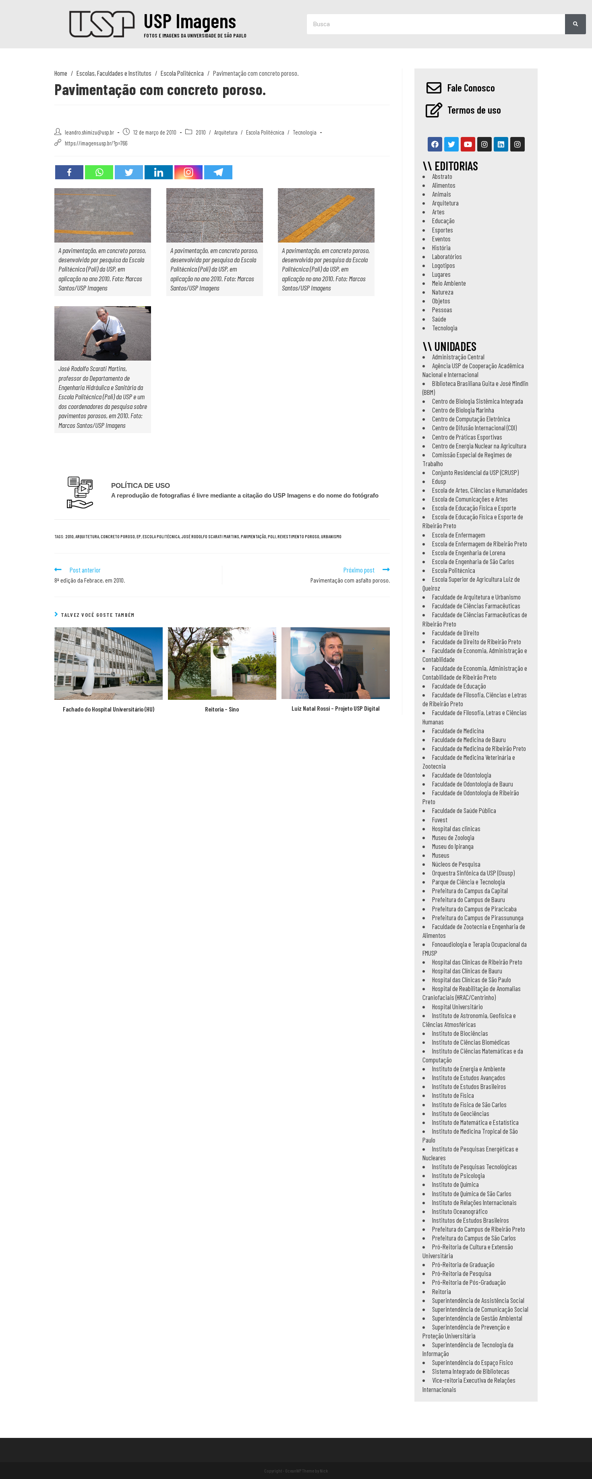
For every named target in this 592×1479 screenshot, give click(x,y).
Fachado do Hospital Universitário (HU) (108, 709)
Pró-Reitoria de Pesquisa (461, 1273)
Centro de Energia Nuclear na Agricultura (479, 446)
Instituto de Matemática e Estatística (475, 1122)
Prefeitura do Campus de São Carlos (474, 1238)
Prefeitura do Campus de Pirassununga (478, 917)
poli (272, 536)
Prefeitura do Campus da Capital (470, 890)
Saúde (439, 319)
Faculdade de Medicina (458, 730)
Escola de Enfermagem (458, 535)
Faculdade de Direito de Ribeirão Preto (476, 641)
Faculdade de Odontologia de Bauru (472, 784)
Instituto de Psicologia (458, 1175)
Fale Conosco (471, 87)
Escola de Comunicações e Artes (470, 499)
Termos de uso (474, 110)
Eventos (441, 238)
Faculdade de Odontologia (461, 775)
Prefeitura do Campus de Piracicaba (474, 908)
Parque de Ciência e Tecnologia (468, 881)
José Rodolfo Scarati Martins (210, 536)
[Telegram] (218, 172)
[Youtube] (468, 144)
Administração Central (458, 357)
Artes (438, 211)
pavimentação (253, 536)
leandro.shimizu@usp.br (89, 132)
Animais (441, 194)
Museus (440, 855)
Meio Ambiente (449, 283)
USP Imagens (190, 20)
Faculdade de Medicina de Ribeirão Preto (479, 748)
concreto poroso (118, 536)
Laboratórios (447, 256)
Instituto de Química (455, 1184)
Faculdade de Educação (459, 686)
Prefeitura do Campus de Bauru (468, 899)
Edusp (439, 481)
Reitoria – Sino (222, 709)
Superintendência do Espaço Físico (472, 1362)
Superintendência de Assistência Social (478, 1300)
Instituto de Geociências (460, 1113)
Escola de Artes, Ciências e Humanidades (480, 490)
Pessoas (442, 309)
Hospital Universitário (457, 1006)
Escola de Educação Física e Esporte (474, 508)
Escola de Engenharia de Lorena (468, 552)
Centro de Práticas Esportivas (467, 437)
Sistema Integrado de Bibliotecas (470, 1371)
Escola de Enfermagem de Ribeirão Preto (479, 543)
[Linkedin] (159, 172)
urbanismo (331, 536)
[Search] (575, 24)
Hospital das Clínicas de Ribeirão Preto (477, 962)
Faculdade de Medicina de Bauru (469, 739)
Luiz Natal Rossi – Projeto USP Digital (336, 708)
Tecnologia (305, 132)
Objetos (441, 301)
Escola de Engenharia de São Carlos (473, 561)
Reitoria (441, 1291)
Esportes (442, 230)
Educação (443, 220)
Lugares (441, 274)
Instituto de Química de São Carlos (471, 1193)
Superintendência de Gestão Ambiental (477, 1318)
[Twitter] (129, 172)
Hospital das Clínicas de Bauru (467, 971)
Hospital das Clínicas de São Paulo (471, 979)
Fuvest (439, 819)
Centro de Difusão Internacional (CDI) (474, 427)
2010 (201, 132)
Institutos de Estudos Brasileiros (470, 1220)
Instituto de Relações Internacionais (474, 1202)
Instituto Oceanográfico (460, 1211)
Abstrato (442, 176)
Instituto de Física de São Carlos (469, 1104)
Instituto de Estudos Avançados (468, 1077)
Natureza (442, 292)
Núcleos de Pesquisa (456, 864)
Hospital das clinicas (456, 828)
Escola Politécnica (265, 132)
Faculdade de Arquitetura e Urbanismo (476, 597)
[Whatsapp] (99, 172)
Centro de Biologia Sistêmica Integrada (477, 401)
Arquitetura (226, 132)
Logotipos (443, 265)
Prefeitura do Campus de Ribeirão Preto (478, 1229)
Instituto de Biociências (460, 1033)
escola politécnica (161, 536)
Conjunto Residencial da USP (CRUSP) (475, 472)
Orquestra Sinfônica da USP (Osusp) (473, 873)
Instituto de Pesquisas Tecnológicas (474, 1166)
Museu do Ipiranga (453, 846)
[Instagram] (188, 172)
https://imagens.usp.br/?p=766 (96, 143)
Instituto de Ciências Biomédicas (471, 1042)
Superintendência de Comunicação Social (480, 1309)
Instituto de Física (453, 1095)
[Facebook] (69, 172)
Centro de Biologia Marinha (463, 410)
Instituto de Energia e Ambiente (468, 1068)
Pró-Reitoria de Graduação (463, 1264)
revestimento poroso (298, 536)
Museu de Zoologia (453, 837)
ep (139, 536)
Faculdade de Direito (455, 633)
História (441, 247)
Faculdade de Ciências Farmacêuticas (476, 606)
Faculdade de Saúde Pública (464, 810)
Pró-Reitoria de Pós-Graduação (469, 1282)
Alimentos (443, 185)
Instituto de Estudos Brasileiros (469, 1086)
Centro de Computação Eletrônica (471, 419)
